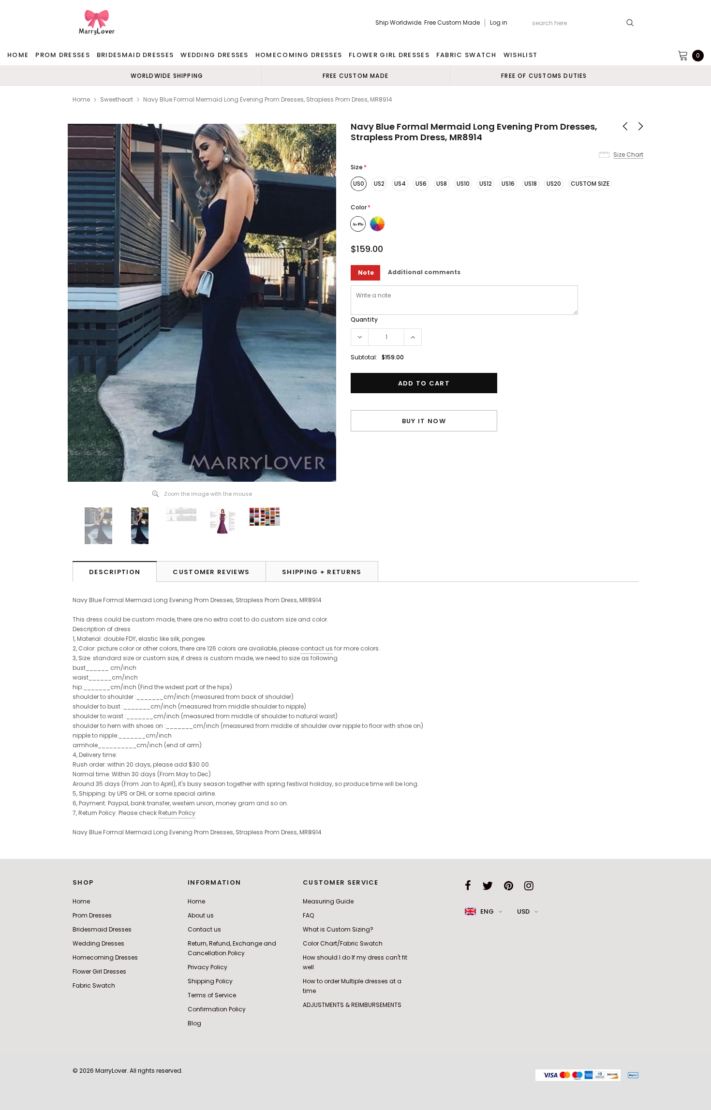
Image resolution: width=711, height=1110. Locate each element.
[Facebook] (468, 885)
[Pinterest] (508, 885)
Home (81, 99)
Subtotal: (364, 357)
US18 (530, 183)
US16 (508, 183)
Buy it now (424, 421)
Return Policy (176, 813)
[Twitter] (487, 885)
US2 (379, 183)
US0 (358, 183)
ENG (487, 911)
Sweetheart (116, 99)
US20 (554, 183)
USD (523, 911)
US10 (463, 183)
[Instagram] (528, 885)
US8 (441, 183)
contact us (316, 648)
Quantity (364, 319)
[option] (167, 75)
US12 (485, 183)
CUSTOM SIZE (590, 183)
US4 (400, 183)
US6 (421, 183)
